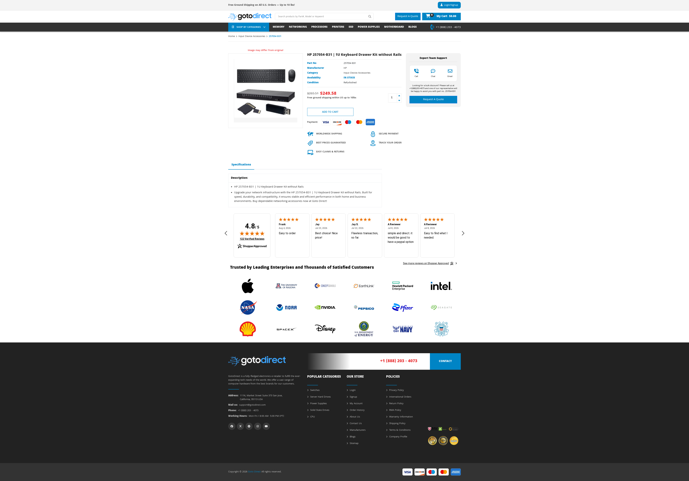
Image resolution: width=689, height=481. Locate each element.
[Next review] (463, 233)
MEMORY (278, 27)
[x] (240, 426)
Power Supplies (318, 404)
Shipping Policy (397, 424)
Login (352, 390)
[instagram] (257, 426)
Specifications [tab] (241, 165)
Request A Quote (407, 16)
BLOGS (412, 27)
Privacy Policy (396, 390)
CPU (312, 417)
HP (345, 68)
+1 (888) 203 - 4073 (448, 27)
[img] (252, 233)
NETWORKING (298, 27)
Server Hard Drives (320, 397)
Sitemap (353, 443)
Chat (433, 76)
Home (231, 36)
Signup (353, 397)
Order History (357, 410)
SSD (351, 27)
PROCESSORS (319, 27)
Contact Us (355, 424)
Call (416, 76)
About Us (354, 417)
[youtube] (266, 426)
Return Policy (396, 404)
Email (450, 76)
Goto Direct (254, 472)
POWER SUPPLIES (369, 27)
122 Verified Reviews (252, 238)
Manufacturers (357, 430)
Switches (315, 390)
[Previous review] (226, 233)
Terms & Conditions (399, 430)
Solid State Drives (319, 410)
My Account (356, 404)
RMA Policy (394, 410)
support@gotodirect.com (252, 405)
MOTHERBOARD (394, 27)
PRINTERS (338, 27)
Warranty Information (400, 417)
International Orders (399, 397)
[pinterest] (249, 426)
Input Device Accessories (251, 36)
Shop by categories (248, 27)
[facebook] (231, 426)
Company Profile (397, 437)
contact (445, 361)
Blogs (352, 437)
